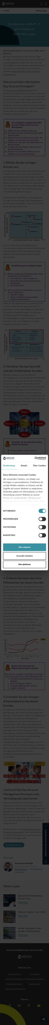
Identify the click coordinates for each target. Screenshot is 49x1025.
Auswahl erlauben (24, 556)
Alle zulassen (24, 547)
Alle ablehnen (24, 564)
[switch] (42, 519)
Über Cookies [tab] (39, 465)
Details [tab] (24, 465)
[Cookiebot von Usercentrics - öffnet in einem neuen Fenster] (35, 458)
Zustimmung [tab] (9, 465)
